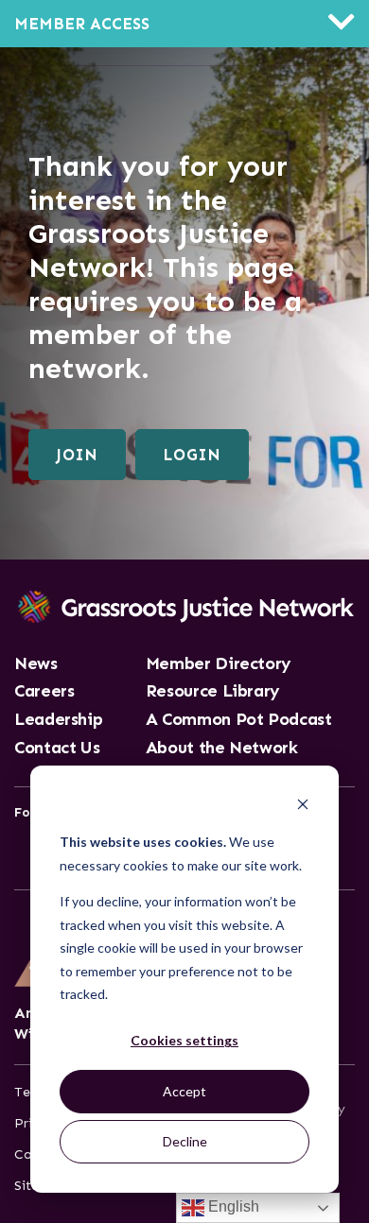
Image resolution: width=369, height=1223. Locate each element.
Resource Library (213, 691)
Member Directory (218, 664)
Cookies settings (184, 1040)
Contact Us (56, 748)
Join (77, 454)
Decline (185, 1141)
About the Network (222, 748)
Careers (44, 691)
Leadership (58, 720)
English (231, 1206)
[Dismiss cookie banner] (302, 806)
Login (192, 454)
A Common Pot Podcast (239, 720)
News (36, 664)
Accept (184, 1091)
